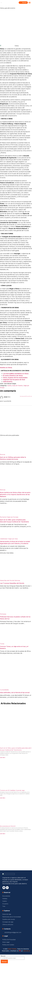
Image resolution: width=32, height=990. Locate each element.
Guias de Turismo (17, 385)
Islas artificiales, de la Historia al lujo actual (14, 692)
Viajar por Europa (12, 517)
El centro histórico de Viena (13, 375)
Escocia (2, 454)
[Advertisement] (16, 27)
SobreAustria (7, 381)
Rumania (3, 517)
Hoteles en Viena (6, 367)
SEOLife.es (26, 951)
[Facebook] (3, 887)
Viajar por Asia (13, 539)
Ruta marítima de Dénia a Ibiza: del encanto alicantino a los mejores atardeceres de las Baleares (15, 494)
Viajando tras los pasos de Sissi (14, 379)
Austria (9, 385)
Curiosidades (4, 690)
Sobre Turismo (12, 949)
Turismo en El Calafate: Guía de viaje (12, 790)
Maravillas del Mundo (7, 580)
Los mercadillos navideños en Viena (15, 373)
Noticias (2, 490)
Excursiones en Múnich (8, 826)
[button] (29, 2)
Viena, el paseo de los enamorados (15, 377)
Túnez (2, 644)
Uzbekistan (4, 539)
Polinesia (3, 614)
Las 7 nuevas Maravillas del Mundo (12, 583)
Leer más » (2, 757)
